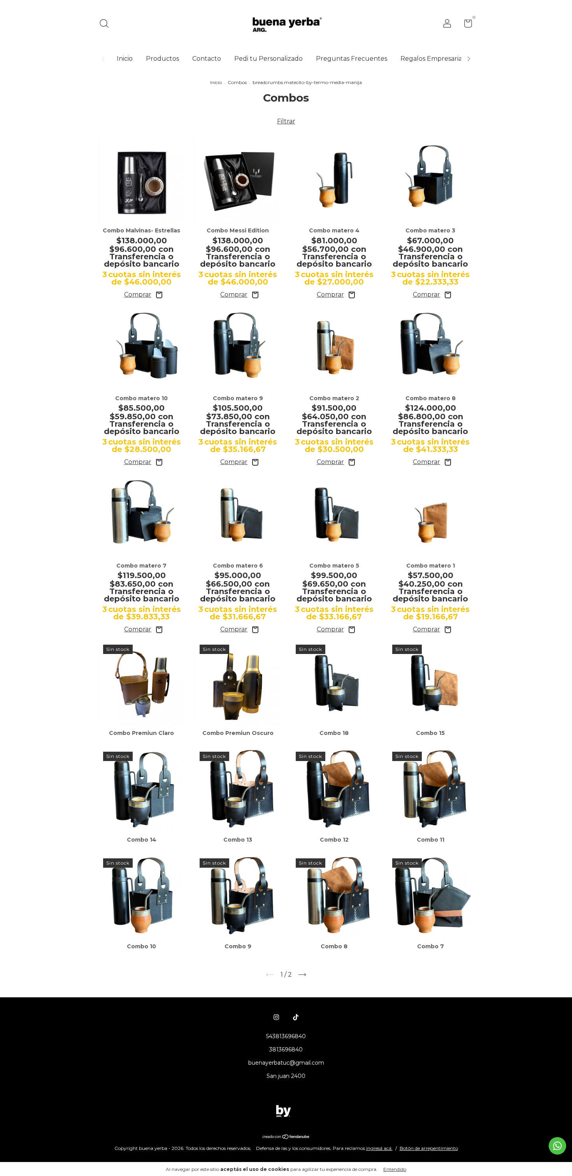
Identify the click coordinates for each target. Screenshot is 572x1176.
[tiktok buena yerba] (296, 1017)
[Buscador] (106, 24)
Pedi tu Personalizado (268, 58)
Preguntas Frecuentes (351, 58)
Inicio (125, 58)
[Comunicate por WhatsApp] (557, 1146)
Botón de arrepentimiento (429, 1148)
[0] (465, 25)
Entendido (394, 1169)
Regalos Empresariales (435, 58)
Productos (162, 58)
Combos (237, 82)
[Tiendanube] (286, 1137)
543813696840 (286, 1036)
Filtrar (286, 121)
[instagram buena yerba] (276, 1017)
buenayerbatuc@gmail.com (286, 1062)
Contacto (206, 58)
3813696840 (286, 1049)
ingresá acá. (379, 1148)
